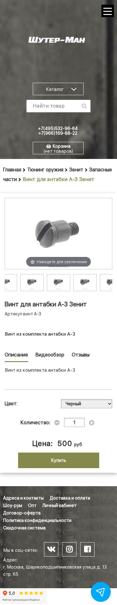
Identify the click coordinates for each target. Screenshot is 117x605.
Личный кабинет (59, 505)
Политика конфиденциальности (37, 520)
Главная (12, 170)
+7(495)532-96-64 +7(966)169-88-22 (58, 131)
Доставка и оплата (70, 498)
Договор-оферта (22, 512)
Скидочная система (24, 527)
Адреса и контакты (23, 498)
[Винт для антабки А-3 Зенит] (32, 282)
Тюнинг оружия (45, 170)
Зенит (76, 170)
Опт (32, 505)
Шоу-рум (12, 505)
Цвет (11, 404)
